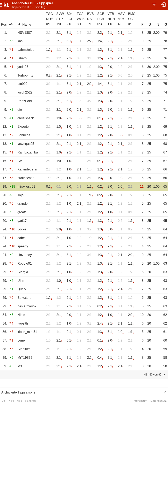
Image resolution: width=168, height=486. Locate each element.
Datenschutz (158, 400)
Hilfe (11, 400)
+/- (11, 24)
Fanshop (30, 400)
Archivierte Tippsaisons (18, 392)
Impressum (140, 400)
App (19, 400)
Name (26, 24)
